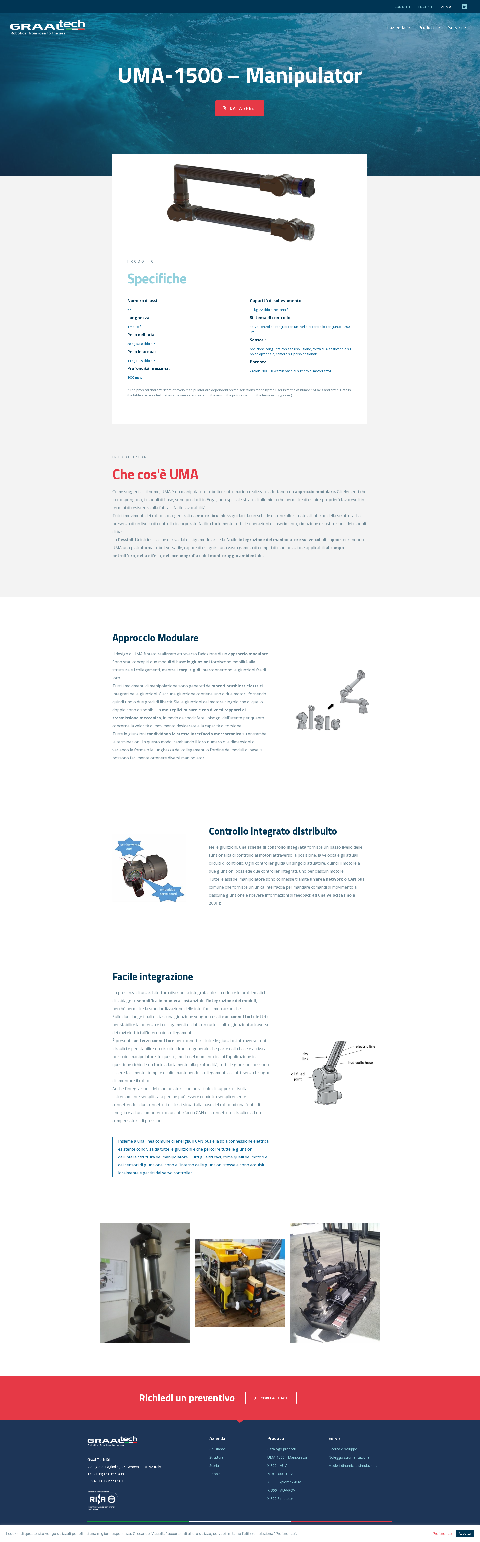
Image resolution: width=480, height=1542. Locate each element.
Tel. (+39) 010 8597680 (106, 1474)
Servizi (455, 27)
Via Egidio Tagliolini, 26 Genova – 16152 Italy (124, 1466)
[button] (240, 108)
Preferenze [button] (442, 1533)
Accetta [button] (465, 1533)
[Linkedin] (465, 6)
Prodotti (427, 27)
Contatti (402, 6)
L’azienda (396, 27)
